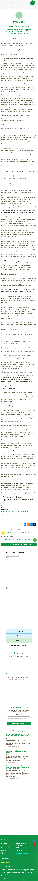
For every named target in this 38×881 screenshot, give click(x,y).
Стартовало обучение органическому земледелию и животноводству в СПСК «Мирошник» (18, 751)
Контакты (4, 850)
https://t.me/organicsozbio (9, 507)
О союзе (4, 843)
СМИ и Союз (20, 848)
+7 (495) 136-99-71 (9, 866)
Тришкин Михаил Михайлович (18, 681)
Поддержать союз (22, 853)
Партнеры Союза (7, 848)
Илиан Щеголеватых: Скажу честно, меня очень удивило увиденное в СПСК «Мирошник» (18, 767)
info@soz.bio (7, 878)
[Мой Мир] (31, 524)
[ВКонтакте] (25, 524)
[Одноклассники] (28, 524)
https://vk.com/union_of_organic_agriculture (14, 511)
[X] (34, 524)
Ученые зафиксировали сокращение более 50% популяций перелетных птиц (18, 735)
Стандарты (19, 850)
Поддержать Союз (18, 723)
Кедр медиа (12, 480)
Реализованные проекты (19, 645)
